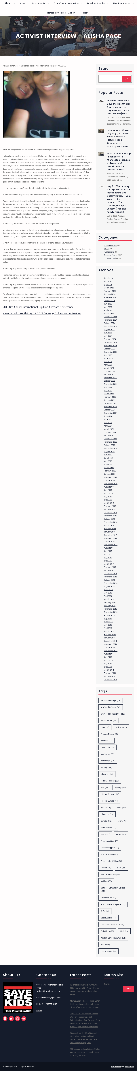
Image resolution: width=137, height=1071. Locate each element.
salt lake (106, 881)
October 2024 (109, 323)
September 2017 (110, 545)
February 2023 (110, 371)
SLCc (105, 911)
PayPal (39, 1010)
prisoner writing (109, 854)
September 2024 (110, 326)
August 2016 (109, 586)
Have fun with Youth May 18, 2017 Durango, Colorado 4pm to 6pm (42, 313)
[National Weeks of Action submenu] (78, 12)
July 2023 (108, 355)
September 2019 (110, 484)
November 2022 (110, 378)
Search (107, 984)
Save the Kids (108, 898)
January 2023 (109, 374)
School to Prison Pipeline (113, 904)
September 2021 (110, 413)
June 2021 (108, 419)
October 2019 (109, 480)
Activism (121, 727)
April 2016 (108, 596)
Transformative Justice (112, 924)
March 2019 (109, 503)
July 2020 (108, 455)
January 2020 (109, 474)
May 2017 (108, 557)
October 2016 (109, 580)
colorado (106, 741)
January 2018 (109, 532)
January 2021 (109, 435)
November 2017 (110, 538)
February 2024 (110, 339)
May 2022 (108, 390)
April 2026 (108, 285)
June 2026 (108, 278)
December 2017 (110, 535)
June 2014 (108, 660)
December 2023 (110, 342)
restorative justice (110, 874)
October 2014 (109, 647)
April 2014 (108, 667)
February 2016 (110, 602)
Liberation (107, 814)
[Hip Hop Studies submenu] (133, 3)
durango (106, 767)
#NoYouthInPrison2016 (113, 714)
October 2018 (109, 519)
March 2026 (109, 288)
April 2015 (108, 628)
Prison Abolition (109, 841)
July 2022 (108, 387)
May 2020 (108, 461)
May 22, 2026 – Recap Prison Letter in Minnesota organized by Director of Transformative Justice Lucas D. (119, 161)
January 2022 (109, 400)
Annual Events (110, 245)
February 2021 (110, 432)
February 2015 (110, 635)
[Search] (126, 79)
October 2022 (109, 381)
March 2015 (109, 631)
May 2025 (108, 307)
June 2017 (108, 554)
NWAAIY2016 (108, 828)
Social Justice (108, 918)
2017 (105, 727)
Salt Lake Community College (113, 889)
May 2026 (108, 281)
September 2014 (110, 651)
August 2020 (109, 451)
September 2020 (110, 448)
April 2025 (108, 310)
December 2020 (110, 439)
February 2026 (110, 291)
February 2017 (110, 567)
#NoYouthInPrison (110, 707)
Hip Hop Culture (109, 801)
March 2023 (109, 368)
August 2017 (109, 548)
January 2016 (109, 606)
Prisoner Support (110, 848)
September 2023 (110, 352)
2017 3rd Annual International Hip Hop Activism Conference (38, 307)
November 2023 (110, 346)
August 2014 (109, 654)
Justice (106, 807)
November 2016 (110, 577)
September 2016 (110, 583)
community (107, 747)
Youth (105, 944)
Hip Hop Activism (110, 794)
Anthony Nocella (110, 734)
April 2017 (108, 561)
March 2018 (109, 525)
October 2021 (109, 410)
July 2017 (108, 551)
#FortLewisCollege (110, 700)
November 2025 (110, 297)
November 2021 (110, 407)
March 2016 (109, 599)
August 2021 (109, 416)
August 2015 (109, 615)
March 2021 (109, 429)
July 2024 (108, 333)
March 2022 (109, 394)
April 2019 (108, 500)
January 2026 (109, 294)
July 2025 (108, 304)
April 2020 (108, 464)
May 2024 (108, 336)
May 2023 (108, 362)
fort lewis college (110, 781)
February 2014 (110, 673)
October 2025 (109, 301)
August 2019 (109, 487)
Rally (121, 868)
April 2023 (108, 365)
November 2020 (110, 442)
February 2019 (110, 506)
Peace (105, 834)
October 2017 (109, 541)
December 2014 (110, 641)
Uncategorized (110, 258)
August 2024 (109, 329)
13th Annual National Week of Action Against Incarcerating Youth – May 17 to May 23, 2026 (85, 1052)
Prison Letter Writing (111, 861)
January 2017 (109, 570)
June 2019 (108, 493)
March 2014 (109, 670)
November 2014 (110, 644)
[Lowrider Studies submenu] (107, 3)
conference (107, 754)
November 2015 (110, 609)
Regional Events (110, 255)
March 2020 (109, 468)
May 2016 (108, 593)
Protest (106, 868)
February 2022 (110, 397)
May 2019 (108, 496)
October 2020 (109, 445)
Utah (124, 931)
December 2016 (110, 573)
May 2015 (108, 625)
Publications (109, 252)
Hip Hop (120, 787)
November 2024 (110, 320)
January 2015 (109, 638)
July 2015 (108, 618)
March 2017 (109, 564)
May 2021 (108, 423)
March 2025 (109, 313)
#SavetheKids (108, 721)
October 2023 (109, 349)
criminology (108, 761)
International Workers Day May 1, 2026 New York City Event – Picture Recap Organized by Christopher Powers (119, 138)
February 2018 (110, 529)
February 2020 (110, 471)
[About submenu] (14, 3)
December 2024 (110, 317)
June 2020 (108, 458)
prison (121, 834)
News (106, 249)
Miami (122, 821)
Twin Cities (107, 931)
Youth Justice (108, 951)
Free (105, 787)
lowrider (106, 821)
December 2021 (110, 403)
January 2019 (109, 509)
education (107, 774)
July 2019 (108, 490)
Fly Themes (116, 1067)
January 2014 (109, 676)
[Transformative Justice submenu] (81, 3)
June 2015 (108, 622)
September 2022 (110, 384)
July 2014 (108, 657)
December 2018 (110, 512)
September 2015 (110, 612)
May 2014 (108, 663)
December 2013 (110, 679)
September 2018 (110, 522)
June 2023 (108, 358)
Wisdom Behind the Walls (113, 938)
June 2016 (108, 590)
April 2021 (108, 426)
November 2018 (110, 516)
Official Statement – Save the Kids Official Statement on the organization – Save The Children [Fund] (118, 107)
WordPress (129, 1067)
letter (121, 807)
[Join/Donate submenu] (48, 3)
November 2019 (110, 477)
